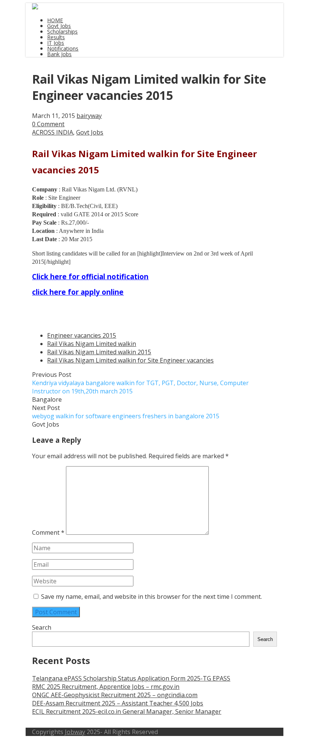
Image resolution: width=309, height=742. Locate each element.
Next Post (125, 412)
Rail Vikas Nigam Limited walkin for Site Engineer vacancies (130, 360)
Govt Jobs (59, 25)
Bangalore (47, 399)
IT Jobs (55, 42)
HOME (55, 20)
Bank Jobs (59, 54)
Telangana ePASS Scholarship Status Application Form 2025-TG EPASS (131, 678)
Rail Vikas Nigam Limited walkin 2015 (99, 352)
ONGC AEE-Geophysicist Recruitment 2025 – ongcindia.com (114, 695)
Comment (48, 532)
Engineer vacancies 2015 (81, 335)
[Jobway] (35, 7)
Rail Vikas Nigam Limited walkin (91, 344)
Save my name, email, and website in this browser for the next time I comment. (151, 596)
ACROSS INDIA (52, 132)
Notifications (62, 48)
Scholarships (62, 31)
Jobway (75, 732)
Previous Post (140, 382)
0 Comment (48, 124)
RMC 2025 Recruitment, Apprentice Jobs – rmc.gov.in (105, 686)
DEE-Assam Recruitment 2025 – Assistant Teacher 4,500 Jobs (117, 703)
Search (41, 627)
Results (56, 37)
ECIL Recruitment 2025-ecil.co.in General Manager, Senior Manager (126, 711)
